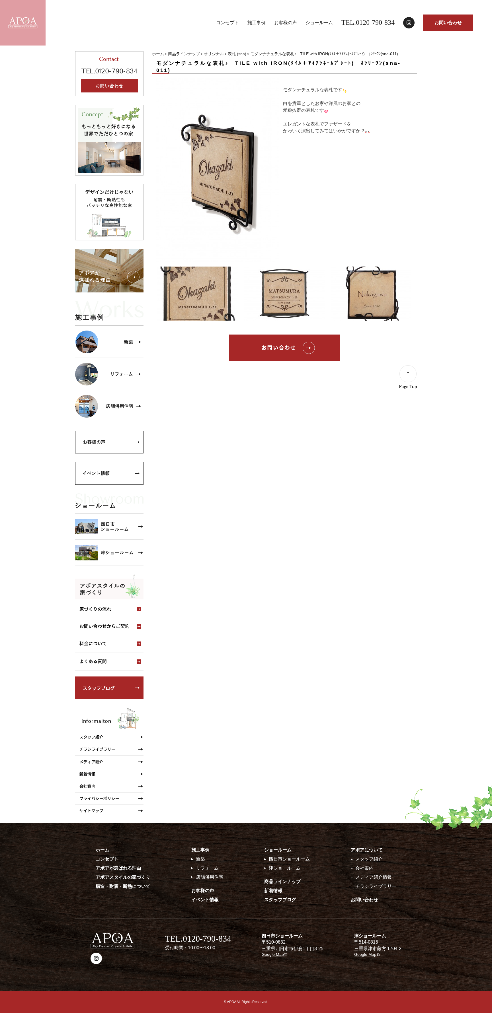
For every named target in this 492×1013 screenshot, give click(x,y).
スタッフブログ (280, 899)
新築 (200, 859)
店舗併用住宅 (209, 877)
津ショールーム (285, 868)
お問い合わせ (448, 22)
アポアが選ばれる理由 (118, 868)
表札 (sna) (237, 53)
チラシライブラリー (375, 886)
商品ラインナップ (184, 53)
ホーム (158, 53)
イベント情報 (205, 899)
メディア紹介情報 (373, 877)
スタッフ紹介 (369, 859)
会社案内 (364, 868)
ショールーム (319, 22)
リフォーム (207, 868)
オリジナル (214, 53)
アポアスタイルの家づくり (123, 877)
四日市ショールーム (289, 859)
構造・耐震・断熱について (123, 886)
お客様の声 (285, 22)
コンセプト (227, 22)
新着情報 (273, 890)
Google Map (273, 954)
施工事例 (256, 22)
